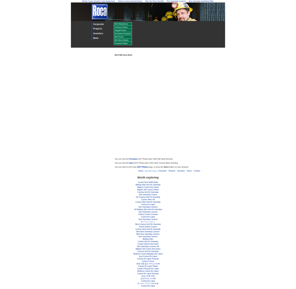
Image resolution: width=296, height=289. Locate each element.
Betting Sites (148, 239)
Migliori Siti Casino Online (148, 190)
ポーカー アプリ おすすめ (148, 283)
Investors (181, 171)
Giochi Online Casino (148, 227)
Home (140, 171)
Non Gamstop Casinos (148, 207)
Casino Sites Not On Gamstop (148, 202)
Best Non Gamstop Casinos (148, 232)
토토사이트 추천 (148, 276)
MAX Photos (119, 37)
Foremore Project (121, 27)
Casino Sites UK (148, 199)
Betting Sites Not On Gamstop (148, 185)
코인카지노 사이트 (148, 278)
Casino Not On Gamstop (148, 241)
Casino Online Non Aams (148, 244)
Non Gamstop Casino (148, 195)
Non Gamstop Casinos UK (148, 246)
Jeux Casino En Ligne (148, 256)
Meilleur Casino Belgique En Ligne (148, 254)
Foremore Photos (121, 43)
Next (131, 163)
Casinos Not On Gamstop (148, 192)
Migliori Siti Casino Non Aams (148, 249)
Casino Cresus (148, 261)
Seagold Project (120, 30)
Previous (133, 159)
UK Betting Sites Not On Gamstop (148, 209)
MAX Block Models (122, 40)
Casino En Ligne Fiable (148, 266)
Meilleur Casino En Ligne (148, 271)
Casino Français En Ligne (148, 269)
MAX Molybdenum (121, 24)
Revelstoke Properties (123, 34)
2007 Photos (142, 167)
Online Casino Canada (148, 214)
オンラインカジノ (148, 222)
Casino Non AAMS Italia (148, 182)
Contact (197, 171)
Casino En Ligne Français (148, 259)
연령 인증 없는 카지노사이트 (148, 264)
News (189, 171)
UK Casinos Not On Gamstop (148, 197)
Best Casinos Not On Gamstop (148, 224)
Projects (172, 171)
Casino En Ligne (148, 204)
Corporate (162, 171)
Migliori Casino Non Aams (148, 187)
